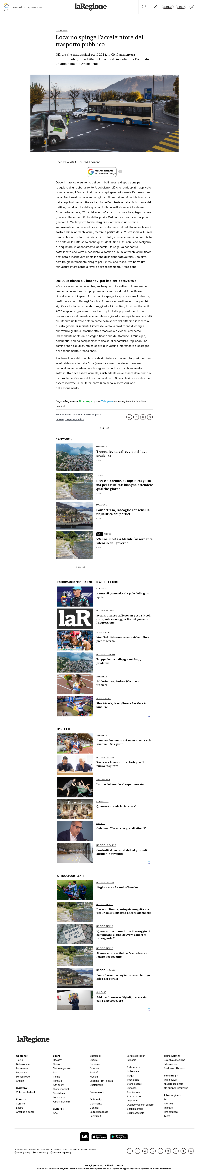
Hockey (57, 1059)
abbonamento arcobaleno (69, 414)
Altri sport (58, 1084)
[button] (130, 1151)
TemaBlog (170, 1075)
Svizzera (21, 1087)
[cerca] (144, 7)
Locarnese (22, 1068)
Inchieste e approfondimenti (136, 1071)
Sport (56, 1055)
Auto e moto (134, 1096)
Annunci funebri (88, 1149)
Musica (94, 1076)
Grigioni (20, 1080)
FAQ (65, 1149)
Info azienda (171, 1111)
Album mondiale (62, 1101)
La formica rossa (99, 1111)
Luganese (21, 1072)
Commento (96, 1103)
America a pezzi (25, 1111)
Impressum (46, 1149)
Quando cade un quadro (140, 1104)
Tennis (56, 1076)
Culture (58, 1108)
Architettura (133, 1092)
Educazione (170, 1064)
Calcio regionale (62, 1068)
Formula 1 (58, 1080)
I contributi (95, 1115)
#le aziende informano (176, 1087)
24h (166, 1099)
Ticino (19, 1059)
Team (167, 1115)
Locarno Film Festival (101, 1080)
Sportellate (59, 1093)
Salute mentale (135, 1108)
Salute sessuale (135, 1112)
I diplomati (132, 1100)
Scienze (94, 1068)
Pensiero (95, 1064)
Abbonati (167, 6)
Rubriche (132, 1067)
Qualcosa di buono (174, 1068)
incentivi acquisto (92, 414)
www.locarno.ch (106, 363)
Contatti (57, 1149)
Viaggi (130, 1075)
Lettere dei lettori (136, 1055)
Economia (96, 1092)
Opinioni (95, 1099)
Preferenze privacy (61, 1152)
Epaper (181, 6)
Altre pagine (171, 1095)
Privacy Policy (23, 1152)
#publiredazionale (173, 1083)
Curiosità (131, 1087)
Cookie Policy (41, 1152)
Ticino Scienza (172, 1055)
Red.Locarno (91, 162)
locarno (59, 419)
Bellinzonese (23, 1064)
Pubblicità (74, 1149)
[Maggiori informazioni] (120, 172)
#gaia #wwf (170, 1079)
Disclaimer (34, 1149)
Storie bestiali (134, 1083)
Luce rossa (59, 1097)
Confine (20, 1103)
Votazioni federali (25, 1092)
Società (94, 1072)
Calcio (56, 1064)
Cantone (21, 1055)
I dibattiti (131, 1059)
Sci (54, 1072)
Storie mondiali (61, 1089)
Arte (55, 1112)
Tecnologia (133, 1079)
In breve (168, 1107)
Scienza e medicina (174, 1059)
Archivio (168, 1103)
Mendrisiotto (23, 1076)
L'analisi (94, 1107)
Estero (20, 1099)
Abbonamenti (21, 1149)
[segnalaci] (156, 7)
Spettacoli (95, 1055)
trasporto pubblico (74, 419)
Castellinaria (96, 1084)
